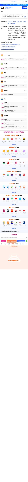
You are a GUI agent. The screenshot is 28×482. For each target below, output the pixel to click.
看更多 (25, 55)
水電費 (12, 243)
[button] (14, 59)
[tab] (4, 244)
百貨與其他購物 (21, 241)
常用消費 (3, 241)
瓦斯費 (16, 243)
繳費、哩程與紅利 (12, 241)
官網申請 (25, 7)
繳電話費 (21, 243)
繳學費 (8, 243)
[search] (26, 2)
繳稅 (5, 243)
